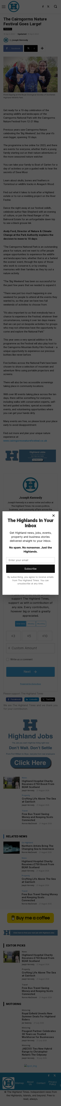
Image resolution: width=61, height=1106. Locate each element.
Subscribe (30, 568)
